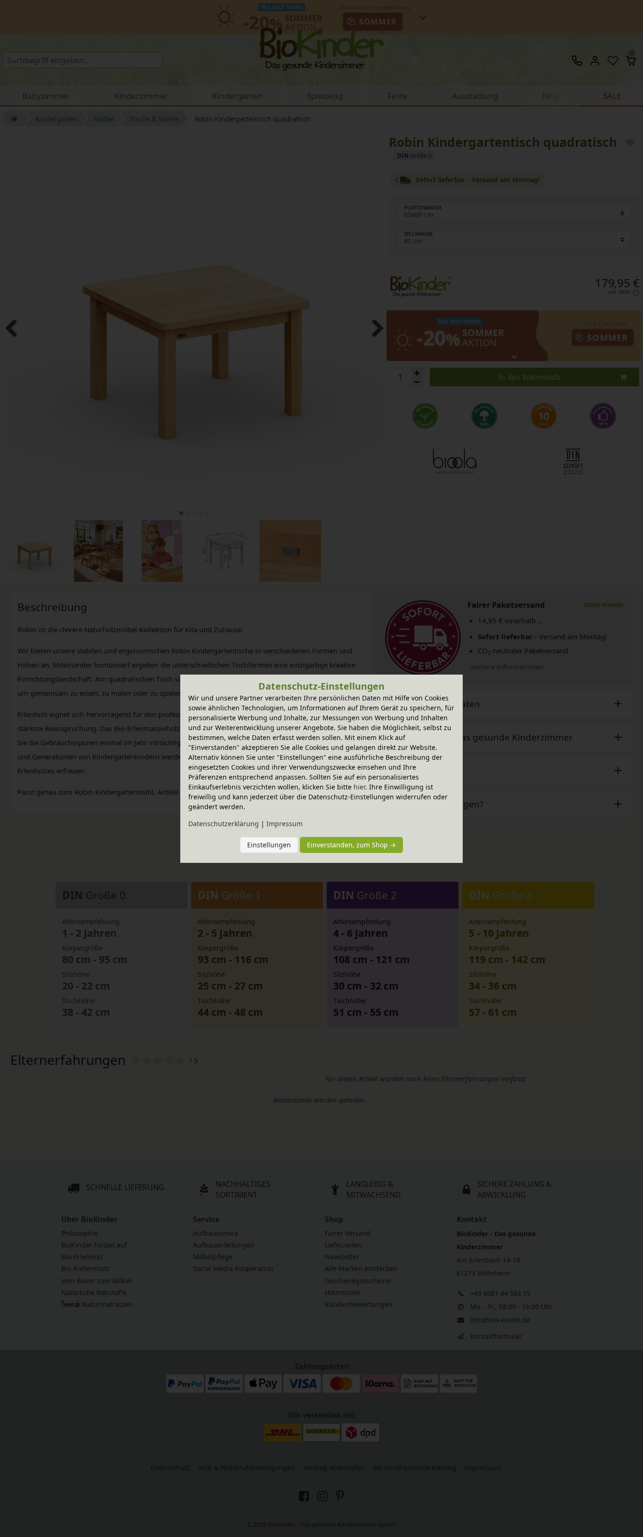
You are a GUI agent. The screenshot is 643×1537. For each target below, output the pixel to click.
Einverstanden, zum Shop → (351, 844)
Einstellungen (269, 844)
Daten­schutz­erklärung (223, 823)
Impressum (284, 823)
